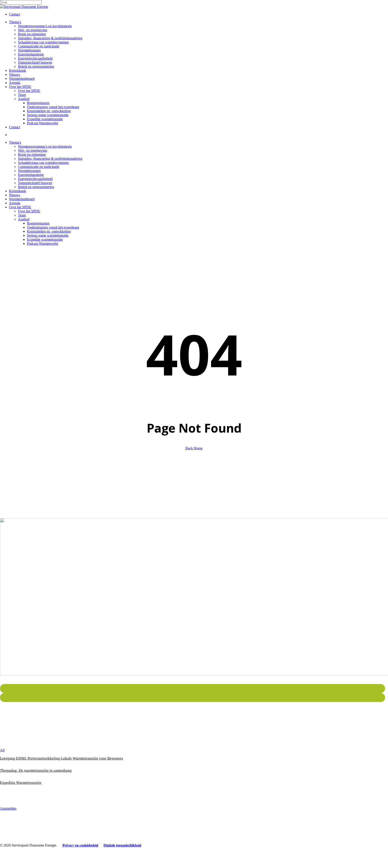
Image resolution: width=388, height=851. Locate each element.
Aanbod (23, 219)
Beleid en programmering (36, 187)
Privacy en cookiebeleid (80, 845)
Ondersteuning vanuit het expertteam (53, 227)
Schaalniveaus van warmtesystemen (43, 162)
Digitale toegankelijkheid (122, 845)
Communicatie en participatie (38, 167)
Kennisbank (17, 191)
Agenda (14, 203)
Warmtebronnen (29, 171)
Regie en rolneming (32, 154)
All (2, 750)
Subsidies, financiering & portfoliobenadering (50, 158)
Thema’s (15, 142)
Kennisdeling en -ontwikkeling (49, 231)
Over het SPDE (20, 207)
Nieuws (14, 195)
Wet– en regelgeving (32, 150)
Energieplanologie (31, 175)
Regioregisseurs (38, 223)
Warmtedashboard (22, 199)
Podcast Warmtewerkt (42, 243)
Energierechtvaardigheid (35, 179)
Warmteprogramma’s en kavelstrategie (45, 146)
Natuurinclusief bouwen (35, 183)
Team (22, 215)
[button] (8, 808)
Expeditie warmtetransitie (45, 239)
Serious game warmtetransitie (47, 235)
